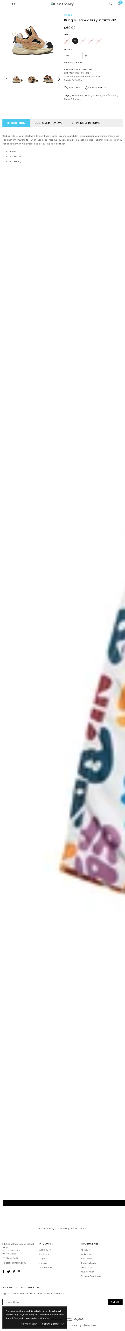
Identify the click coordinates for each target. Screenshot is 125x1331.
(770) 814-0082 (10, 1258)
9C (91, 40)
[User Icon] (110, 4)
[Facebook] (3, 1271)
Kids (105, 95)
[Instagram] (19, 1271)
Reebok (68, 14)
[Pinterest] (14, 1271)
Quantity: (69, 49)
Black (88, 95)
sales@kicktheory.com (14, 1262)
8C (83, 40)
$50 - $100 (77, 95)
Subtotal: (68, 62)
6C (67, 40)
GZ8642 (97, 95)
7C (75, 40)
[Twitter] (8, 1271)
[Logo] (62, 4)
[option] (33, 41)
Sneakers (77, 99)
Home (42, 1228)
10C (99, 40)
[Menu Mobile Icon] (4, 4)
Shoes (67, 99)
